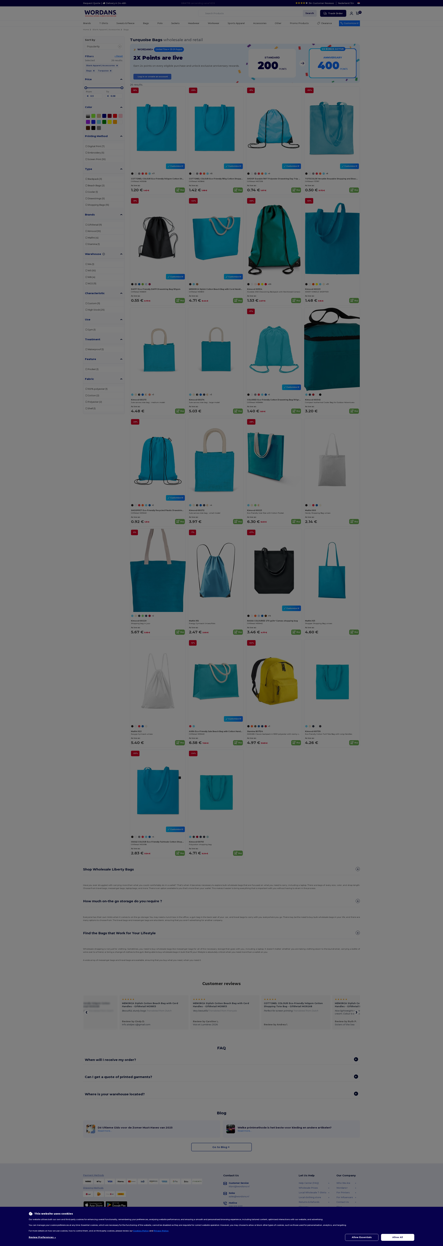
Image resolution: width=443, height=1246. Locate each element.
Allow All (397, 1237)
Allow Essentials (362, 1237)
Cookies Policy (141, 1231)
